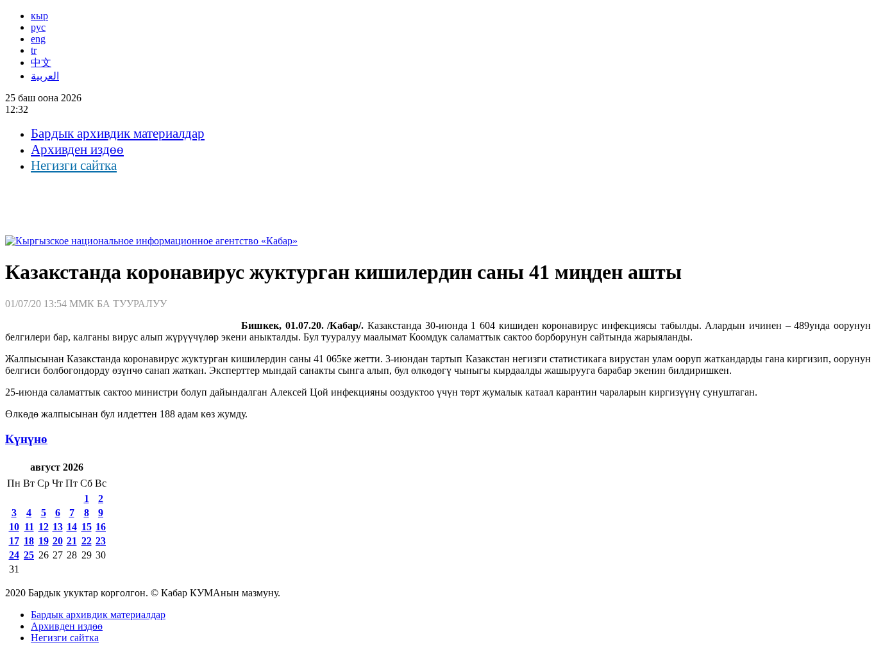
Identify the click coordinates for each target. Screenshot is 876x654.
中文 (41, 62)
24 (14, 554)
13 (58, 526)
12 (43, 526)
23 (101, 540)
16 (101, 526)
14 (72, 526)
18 (29, 540)
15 (86, 526)
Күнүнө (26, 439)
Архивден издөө (77, 149)
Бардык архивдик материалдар (118, 133)
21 (72, 540)
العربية (45, 76)
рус (38, 27)
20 (58, 540)
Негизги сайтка (74, 165)
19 (43, 540)
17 (14, 540)
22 (86, 540)
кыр (39, 15)
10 (14, 526)
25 (29, 554)
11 (29, 526)
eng (38, 38)
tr (34, 50)
